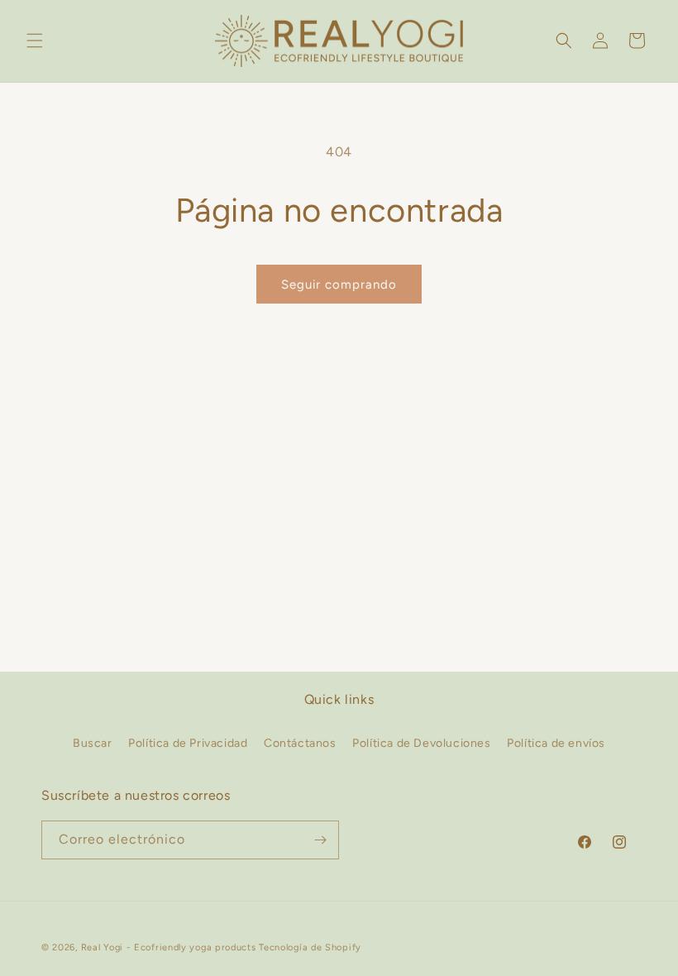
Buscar (92, 743)
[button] (35, 40)
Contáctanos (300, 743)
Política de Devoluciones (421, 743)
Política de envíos (556, 743)
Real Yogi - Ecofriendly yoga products (168, 947)
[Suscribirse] (320, 840)
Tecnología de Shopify (310, 947)
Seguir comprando (339, 284)
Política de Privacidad (187, 743)
